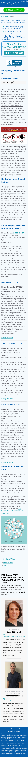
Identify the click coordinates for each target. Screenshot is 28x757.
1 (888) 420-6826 (14, 10)
